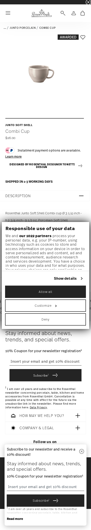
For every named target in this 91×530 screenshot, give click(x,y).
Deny (45, 319)
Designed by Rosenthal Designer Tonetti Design (42, 166)
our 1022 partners (35, 235)
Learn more (13, 156)
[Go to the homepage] (41, 13)
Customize (43, 305)
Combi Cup (47, 28)
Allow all (45, 292)
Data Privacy (38, 407)
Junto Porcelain (23, 28)
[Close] (81, 452)
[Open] (62, 13)
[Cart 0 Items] (82, 13)
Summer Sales (9, 2)
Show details (65, 278)
